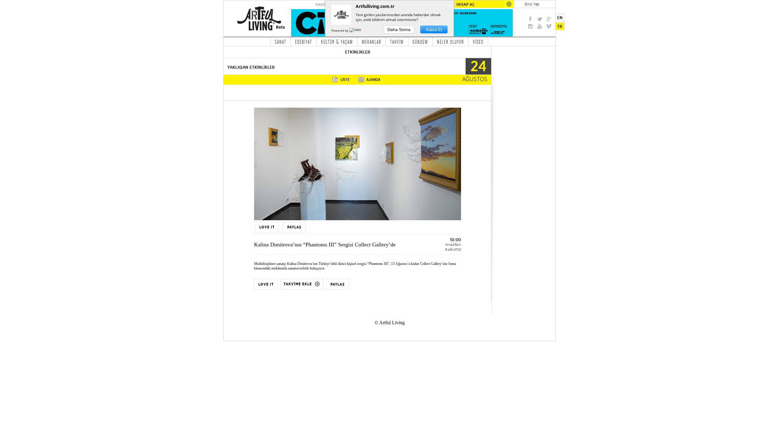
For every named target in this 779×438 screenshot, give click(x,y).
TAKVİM (397, 41)
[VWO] (355, 30)
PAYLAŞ (337, 284)
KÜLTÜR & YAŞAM (337, 41)
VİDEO (478, 41)
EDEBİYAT (303, 41)
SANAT (280, 41)
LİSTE (345, 79)
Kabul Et (434, 29)
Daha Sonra (398, 29)
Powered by (340, 30)
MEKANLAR (371, 41)
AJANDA (373, 79)
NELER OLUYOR (450, 41)
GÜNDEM (420, 41)
